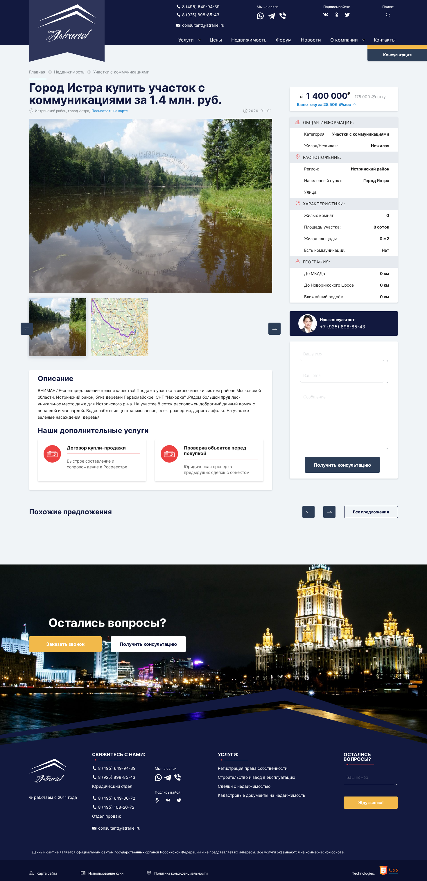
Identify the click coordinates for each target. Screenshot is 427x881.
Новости (311, 40)
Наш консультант (337, 319)
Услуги (186, 40)
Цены (216, 40)
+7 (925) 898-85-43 (342, 327)
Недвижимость (249, 40)
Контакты (385, 40)
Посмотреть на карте (110, 111)
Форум (284, 40)
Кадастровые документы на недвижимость (261, 795)
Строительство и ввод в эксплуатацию (256, 777)
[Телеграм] (167, 777)
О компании (344, 40)
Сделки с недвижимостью (244, 786)
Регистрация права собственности (252, 768)
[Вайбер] (177, 777)
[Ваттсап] (158, 777)
